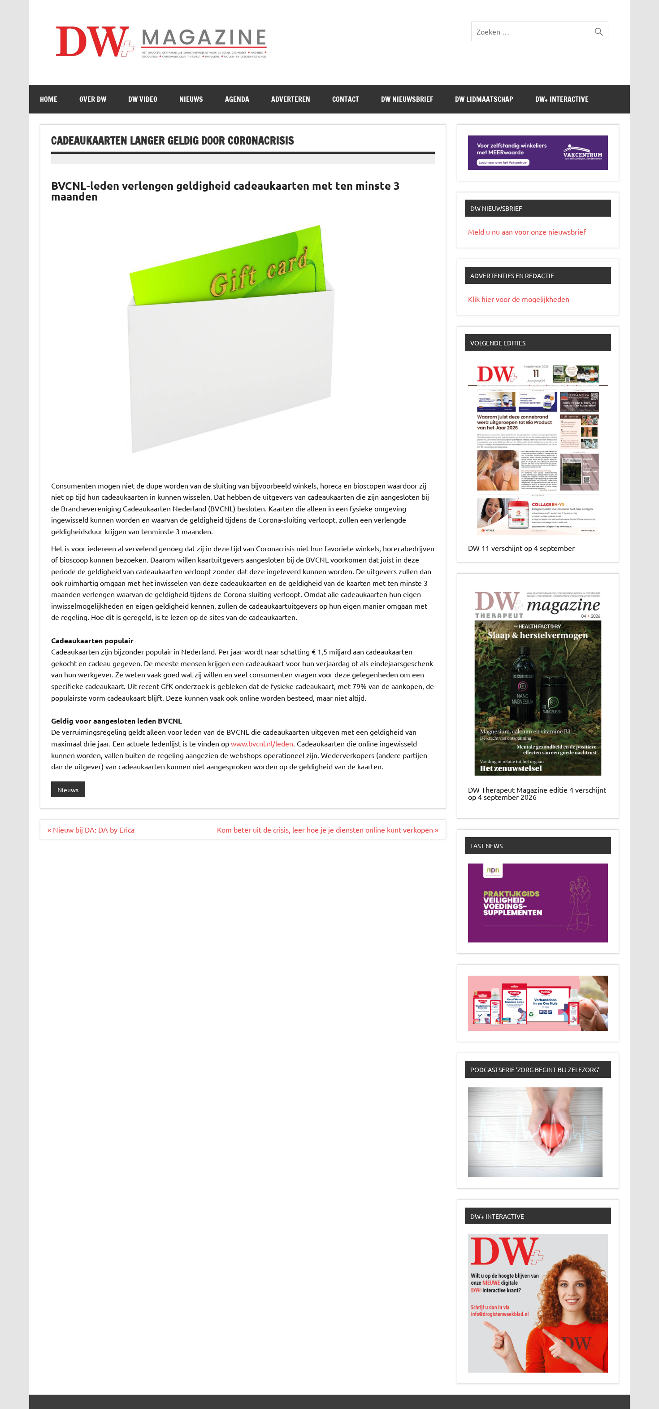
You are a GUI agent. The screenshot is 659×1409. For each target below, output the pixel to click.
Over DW (92, 99)
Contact (345, 99)
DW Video (142, 99)
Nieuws (191, 99)
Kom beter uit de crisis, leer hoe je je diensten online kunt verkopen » (327, 829)
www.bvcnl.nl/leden (262, 743)
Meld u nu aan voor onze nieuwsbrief (527, 231)
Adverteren (290, 99)
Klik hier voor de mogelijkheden (518, 298)
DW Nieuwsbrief (407, 99)
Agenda (237, 99)
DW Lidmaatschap (484, 99)
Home (48, 99)
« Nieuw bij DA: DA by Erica (91, 829)
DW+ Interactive (562, 99)
